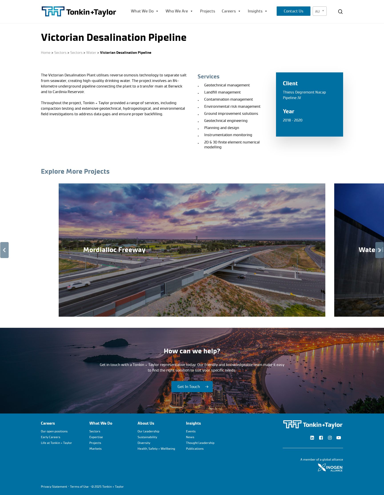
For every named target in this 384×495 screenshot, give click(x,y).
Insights (255, 11)
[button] (192, 250)
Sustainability (147, 437)
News (190, 437)
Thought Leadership (200, 443)
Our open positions (54, 431)
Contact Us (293, 11)
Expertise (96, 437)
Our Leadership (148, 431)
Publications (195, 449)
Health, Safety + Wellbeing (156, 449)
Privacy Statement (54, 487)
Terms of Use (79, 487)
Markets (95, 449)
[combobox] (320, 11)
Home (45, 52)
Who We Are (177, 11)
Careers (229, 11)
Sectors (60, 52)
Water (91, 52)
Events (191, 431)
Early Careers (50, 437)
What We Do (142, 11)
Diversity (144, 443)
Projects (207, 11)
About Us (146, 423)
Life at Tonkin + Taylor (56, 443)
